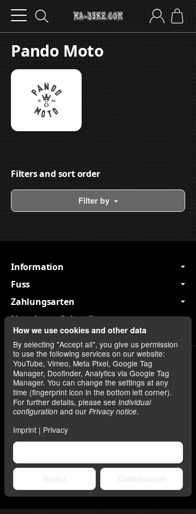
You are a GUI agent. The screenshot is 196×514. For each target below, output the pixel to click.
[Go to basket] (177, 16)
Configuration (142, 479)
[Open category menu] (19, 15)
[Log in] (157, 16)
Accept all (98, 452)
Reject (54, 479)
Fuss (20, 284)
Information (37, 266)
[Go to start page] (98, 16)
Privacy (55, 429)
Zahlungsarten (42, 301)
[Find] (42, 16)
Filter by (95, 200)
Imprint (24, 429)
